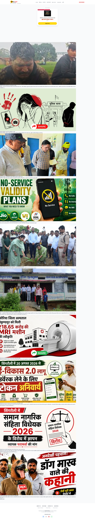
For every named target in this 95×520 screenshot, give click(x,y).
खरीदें (63, 2)
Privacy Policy (48, 507)
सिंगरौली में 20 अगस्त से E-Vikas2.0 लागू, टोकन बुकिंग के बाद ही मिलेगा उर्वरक (11, 403)
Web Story (54, 2)
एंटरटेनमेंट (44, 2)
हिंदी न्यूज (40, 2)
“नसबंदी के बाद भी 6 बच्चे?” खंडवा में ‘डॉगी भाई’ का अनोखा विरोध (9, 495)
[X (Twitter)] (46, 517)
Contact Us (50, 505)
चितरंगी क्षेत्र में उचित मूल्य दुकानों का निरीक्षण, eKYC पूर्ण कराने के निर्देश (10, 311)
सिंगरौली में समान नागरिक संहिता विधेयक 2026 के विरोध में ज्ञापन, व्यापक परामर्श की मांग (12, 449)
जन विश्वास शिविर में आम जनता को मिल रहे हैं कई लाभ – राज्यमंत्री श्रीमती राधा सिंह (12, 266)
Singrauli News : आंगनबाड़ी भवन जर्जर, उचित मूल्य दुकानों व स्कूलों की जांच (11, 176)
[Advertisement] (47, 35)
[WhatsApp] (52, 517)
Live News (82, 2)
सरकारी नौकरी (49, 2)
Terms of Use (55, 507)
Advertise (56, 505)
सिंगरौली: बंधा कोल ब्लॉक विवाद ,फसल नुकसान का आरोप (8, 85)
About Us (39, 505)
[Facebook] (43, 517)
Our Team (44, 505)
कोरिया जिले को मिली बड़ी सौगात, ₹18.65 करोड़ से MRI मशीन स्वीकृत (10, 358)
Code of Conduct (40, 507)
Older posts (2, 499)
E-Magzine (59, 2)
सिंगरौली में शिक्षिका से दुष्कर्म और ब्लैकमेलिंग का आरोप (7, 131)
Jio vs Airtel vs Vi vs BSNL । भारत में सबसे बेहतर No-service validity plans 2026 (13, 221)
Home (37, 2)
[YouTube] (49, 517)
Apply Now (47, 23)
